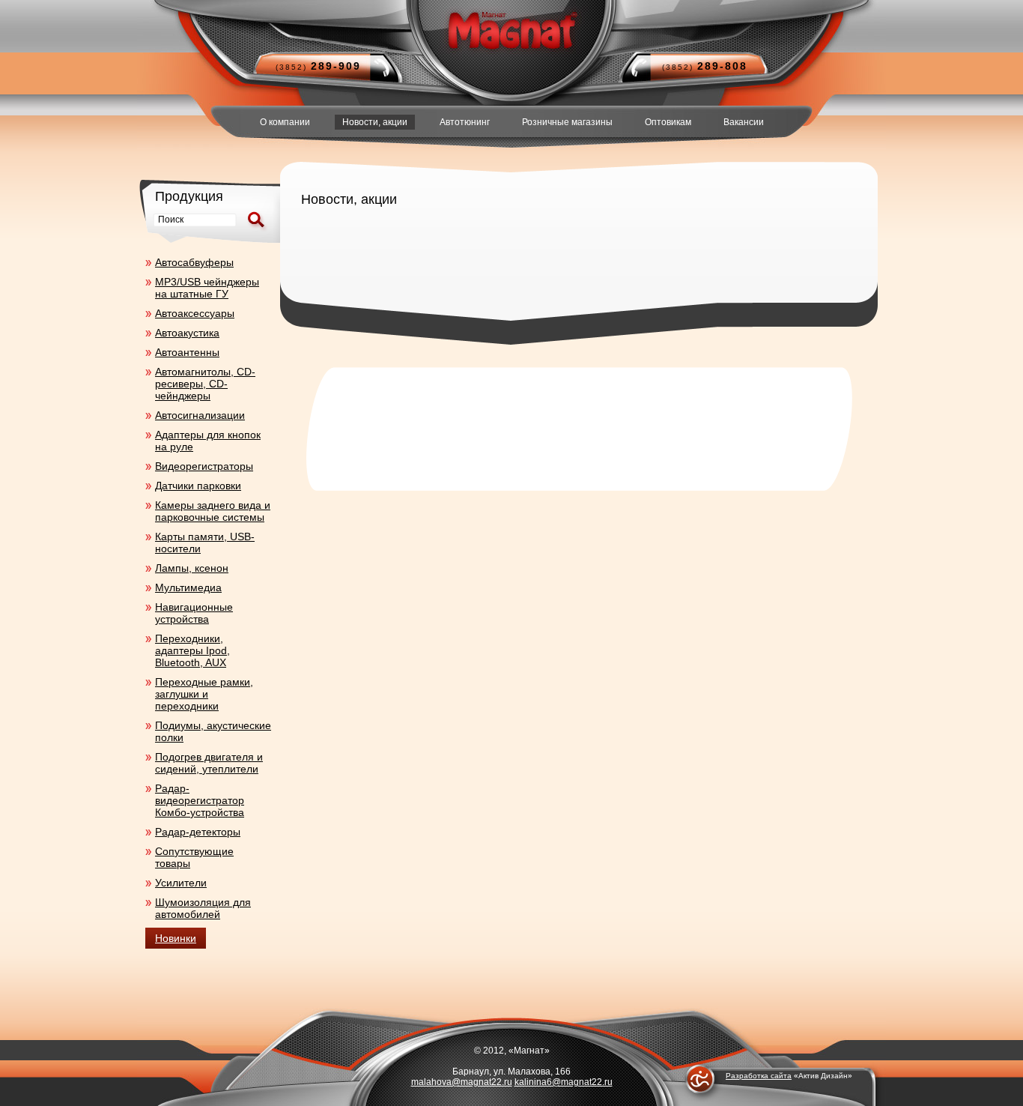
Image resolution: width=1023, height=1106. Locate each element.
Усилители (181, 883)
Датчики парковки (198, 486)
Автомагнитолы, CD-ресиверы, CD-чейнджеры (205, 384)
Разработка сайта (759, 1076)
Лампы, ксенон (191, 568)
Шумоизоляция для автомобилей (203, 908)
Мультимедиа (188, 587)
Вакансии (743, 122)
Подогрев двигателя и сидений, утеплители (209, 763)
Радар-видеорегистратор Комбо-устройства (199, 800)
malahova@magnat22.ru (461, 1082)
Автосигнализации (200, 415)
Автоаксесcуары (194, 313)
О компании (285, 122)
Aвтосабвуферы (194, 262)
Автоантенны (187, 352)
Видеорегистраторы (204, 466)
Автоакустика (187, 333)
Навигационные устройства (194, 613)
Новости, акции (374, 122)
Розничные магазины (567, 122)
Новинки (175, 938)
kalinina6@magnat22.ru (563, 1082)
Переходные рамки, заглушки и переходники (204, 694)
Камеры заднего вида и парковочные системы (212, 511)
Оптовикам (668, 122)
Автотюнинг (465, 122)
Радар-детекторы (197, 832)
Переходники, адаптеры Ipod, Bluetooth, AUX (192, 650)
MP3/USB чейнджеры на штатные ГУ (207, 288)
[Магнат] (510, 30)
